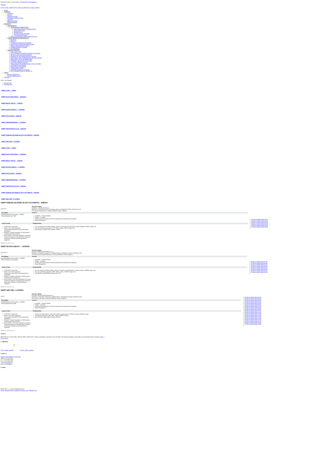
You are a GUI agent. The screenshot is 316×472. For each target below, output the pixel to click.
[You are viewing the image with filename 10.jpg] (253, 310)
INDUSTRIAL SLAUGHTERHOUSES (21, 59)
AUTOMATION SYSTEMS (18, 65)
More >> (102, 337)
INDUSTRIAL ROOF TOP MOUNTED (25, 29)
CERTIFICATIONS (12, 16)
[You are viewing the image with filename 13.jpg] (253, 315)
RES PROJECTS (12, 26)
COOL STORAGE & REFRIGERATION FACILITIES (25, 53)
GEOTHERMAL (15, 48)
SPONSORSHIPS (12, 22)
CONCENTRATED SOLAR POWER (21, 43)
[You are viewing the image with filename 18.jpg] (253, 322)
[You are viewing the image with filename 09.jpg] (253, 309)
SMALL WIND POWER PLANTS (20, 45)
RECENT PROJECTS (13, 74)
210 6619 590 (24, 2)
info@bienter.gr (33, 2)
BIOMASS (13, 40)
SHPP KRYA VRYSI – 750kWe (11, 103)
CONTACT (7, 77)
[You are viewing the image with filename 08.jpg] (259, 272)
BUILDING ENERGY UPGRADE (20, 69)
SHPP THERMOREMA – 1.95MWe (13, 122)
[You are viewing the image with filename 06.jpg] (259, 226)
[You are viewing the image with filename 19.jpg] (253, 324)
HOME (6, 10)
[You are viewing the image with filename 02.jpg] (259, 221)
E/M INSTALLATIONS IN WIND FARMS (22, 44)
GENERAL (10, 13)
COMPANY (7, 12)
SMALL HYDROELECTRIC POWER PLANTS (24, 36)
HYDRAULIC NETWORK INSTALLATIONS (23, 56)
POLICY (9, 15)
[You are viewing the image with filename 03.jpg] (259, 222)
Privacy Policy (4, 338)
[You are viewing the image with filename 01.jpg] (259, 219)
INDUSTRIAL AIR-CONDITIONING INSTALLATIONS (26, 58)
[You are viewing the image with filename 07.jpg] (259, 270)
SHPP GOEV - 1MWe (8, 90)
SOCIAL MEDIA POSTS (14, 76)
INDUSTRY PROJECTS (13, 50)
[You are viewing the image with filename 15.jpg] (253, 318)
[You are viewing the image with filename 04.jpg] (259, 224)
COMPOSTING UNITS (17, 68)
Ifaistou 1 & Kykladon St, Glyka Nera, (11, 356)
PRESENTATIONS (12, 21)
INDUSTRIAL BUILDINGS (18, 66)
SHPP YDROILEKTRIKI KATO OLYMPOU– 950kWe (20, 135)
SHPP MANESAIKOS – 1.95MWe (13, 110)
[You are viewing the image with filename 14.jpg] (253, 316)
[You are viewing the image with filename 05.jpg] (259, 225)
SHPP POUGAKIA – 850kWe (11, 116)
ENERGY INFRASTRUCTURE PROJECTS (18, 38)
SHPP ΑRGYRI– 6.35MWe (10, 141)
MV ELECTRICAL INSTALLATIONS (21, 55)
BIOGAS (13, 41)
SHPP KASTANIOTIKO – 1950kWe (13, 97)
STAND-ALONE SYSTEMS (22, 33)
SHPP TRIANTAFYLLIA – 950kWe (13, 129)
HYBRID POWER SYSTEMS (19, 47)
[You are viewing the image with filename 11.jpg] (253, 312)
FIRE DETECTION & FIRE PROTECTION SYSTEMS (26, 64)
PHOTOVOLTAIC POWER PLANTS (19, 27)
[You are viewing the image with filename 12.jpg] (253, 313)
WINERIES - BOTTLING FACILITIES (21, 61)
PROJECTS (7, 24)
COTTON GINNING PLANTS (19, 62)
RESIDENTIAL (18, 32)
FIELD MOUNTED (19, 30)
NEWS (6, 73)
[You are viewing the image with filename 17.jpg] (253, 321)
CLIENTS (10, 19)
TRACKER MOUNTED (20, 35)
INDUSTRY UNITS (16, 52)
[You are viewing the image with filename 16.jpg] (253, 319)
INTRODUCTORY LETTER (15, 18)
